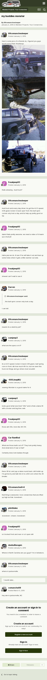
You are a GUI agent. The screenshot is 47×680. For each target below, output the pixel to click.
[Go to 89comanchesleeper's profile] (4, 34)
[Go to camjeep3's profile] (4, 339)
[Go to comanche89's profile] (4, 589)
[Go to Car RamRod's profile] (4, 439)
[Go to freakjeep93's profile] (4, 183)
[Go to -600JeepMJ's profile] (4, 381)
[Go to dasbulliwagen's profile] (4, 546)
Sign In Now (23, 651)
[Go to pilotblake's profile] (4, 509)
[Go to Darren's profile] (4, 288)
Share (11, 665)
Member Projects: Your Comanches (29, 25)
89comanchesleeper (12, 22)
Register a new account (23, 634)
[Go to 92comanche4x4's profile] (4, 488)
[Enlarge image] (23, 61)
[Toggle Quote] (5, 296)
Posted (17, 36)
